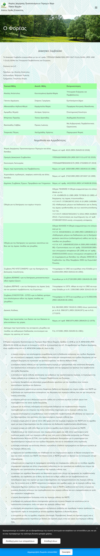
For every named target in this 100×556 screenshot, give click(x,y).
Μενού (96, 7)
